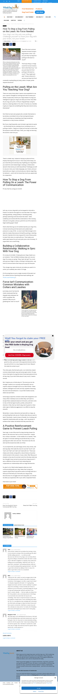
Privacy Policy (49, 683)
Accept (38, 688)
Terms (35, 683)
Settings (34, 691)
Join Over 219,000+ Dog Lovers (19, 355)
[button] (55, 677)
